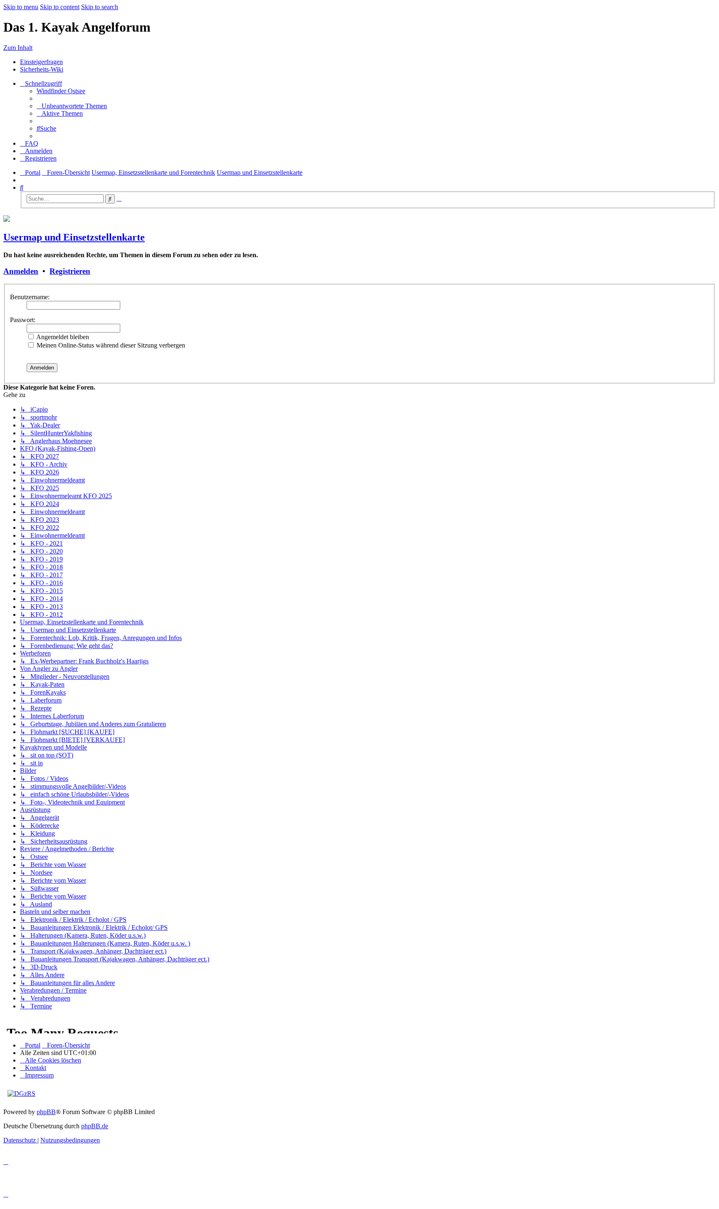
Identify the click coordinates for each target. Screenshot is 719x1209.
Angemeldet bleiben (62, 336)
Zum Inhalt (17, 47)
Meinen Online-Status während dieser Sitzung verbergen (110, 345)
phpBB (46, 1111)
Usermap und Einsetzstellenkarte (74, 237)
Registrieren (70, 271)
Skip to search (99, 6)
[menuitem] (61, 90)
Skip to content (59, 6)
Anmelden (20, 271)
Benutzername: (30, 296)
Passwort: (22, 319)
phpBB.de (94, 1126)
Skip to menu (20, 6)
